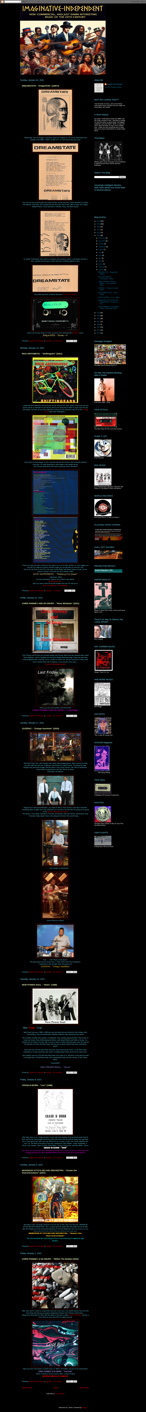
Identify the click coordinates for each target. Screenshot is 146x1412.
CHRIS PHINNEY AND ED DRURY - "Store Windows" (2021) (50, 603)
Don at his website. (69, 294)
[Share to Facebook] (74, 341)
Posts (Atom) (60, 1393)
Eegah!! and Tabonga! (114, 84)
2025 (98, 224)
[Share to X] (71, 341)
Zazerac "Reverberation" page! (57, 812)
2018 (98, 318)
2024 (98, 227)
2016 (98, 324)
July (100, 252)
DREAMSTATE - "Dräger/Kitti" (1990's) (40, 86)
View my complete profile (113, 87)
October (101, 244)
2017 (98, 321)
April (100, 261)
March (101, 264)
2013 (98, 333)
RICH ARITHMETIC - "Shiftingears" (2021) (42, 354)
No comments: (58, 341)
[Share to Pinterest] (76, 341)
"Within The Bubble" (75, 1315)
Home (55, 1388)
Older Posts (84, 1388)
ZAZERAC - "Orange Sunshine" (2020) (40, 728)
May (100, 258)
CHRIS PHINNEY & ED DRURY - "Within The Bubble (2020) (50, 1259)
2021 (98, 235)
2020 (98, 313)
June (100, 255)
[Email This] (67, 341)
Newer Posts (27, 1388)
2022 (98, 232)
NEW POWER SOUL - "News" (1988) (39, 985)
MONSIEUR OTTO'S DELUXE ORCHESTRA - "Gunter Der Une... (108, 302)
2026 (98, 221)
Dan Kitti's (75, 333)
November (102, 241)
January (101, 270)
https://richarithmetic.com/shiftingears (55, 585)
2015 (98, 327)
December (102, 238)
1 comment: (57, 590)
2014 (98, 330)
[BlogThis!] (69, 341)
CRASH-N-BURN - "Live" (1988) (37, 1085)
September (102, 247)
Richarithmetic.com (55, 581)
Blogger (84, 1407)
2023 (98, 230)
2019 (98, 316)
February (102, 267)
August (101, 249)
